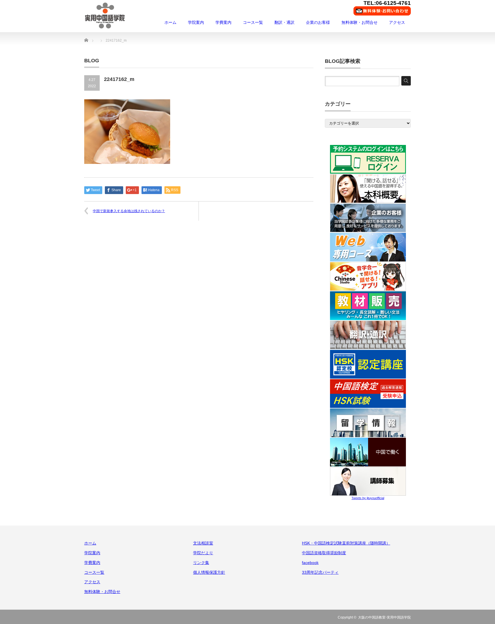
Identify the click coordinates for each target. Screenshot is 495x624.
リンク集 (201, 562)
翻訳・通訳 (284, 22)
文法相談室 (203, 543)
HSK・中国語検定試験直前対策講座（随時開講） (346, 543)
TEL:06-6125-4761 (387, 3)
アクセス (397, 22)
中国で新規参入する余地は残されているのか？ (129, 211)
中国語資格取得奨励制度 (324, 553)
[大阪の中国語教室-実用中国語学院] (105, 15)
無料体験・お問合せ (359, 22)
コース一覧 (253, 22)
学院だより (203, 553)
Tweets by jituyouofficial (367, 498)
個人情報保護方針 (209, 572)
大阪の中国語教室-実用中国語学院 (384, 617)
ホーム (170, 22)
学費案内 (223, 22)
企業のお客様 (318, 22)
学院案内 (196, 22)
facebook (310, 562)
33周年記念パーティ (320, 572)
